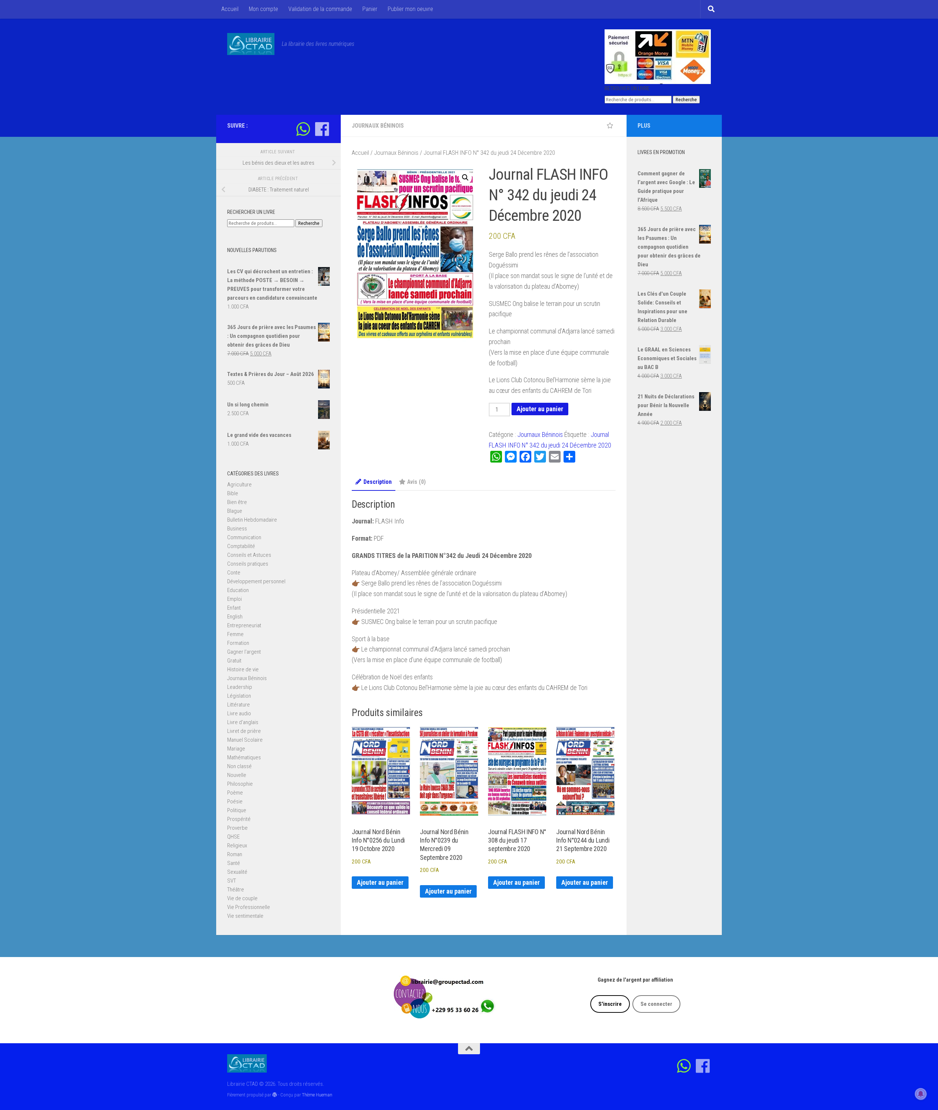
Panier (369, 9)
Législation (239, 696)
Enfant (234, 608)
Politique (236, 810)
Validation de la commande (320, 9)
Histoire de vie (243, 669)
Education (238, 590)
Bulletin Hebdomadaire (252, 519)
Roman (234, 854)
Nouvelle (236, 775)
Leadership (239, 687)
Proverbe (237, 828)
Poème (235, 792)
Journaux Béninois (378, 125)
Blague (234, 511)
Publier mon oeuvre (410, 9)
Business (237, 528)
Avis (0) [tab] (416, 481)
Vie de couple (242, 898)
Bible (232, 493)
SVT (231, 880)
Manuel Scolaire (245, 740)
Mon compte (263, 9)
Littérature (238, 704)
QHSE (233, 836)
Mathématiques (244, 757)
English (235, 616)
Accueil (230, 9)
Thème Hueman (317, 1095)
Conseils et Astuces (249, 555)
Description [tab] (377, 481)
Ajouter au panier (540, 409)
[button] (465, 177)
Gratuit (234, 660)
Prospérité (239, 819)
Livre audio (239, 713)
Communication (244, 537)
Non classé (239, 766)
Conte (233, 572)
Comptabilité (241, 546)
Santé (233, 863)
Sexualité (237, 872)
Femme (235, 634)
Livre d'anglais (242, 722)
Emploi (234, 599)
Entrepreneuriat (244, 625)
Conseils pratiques (247, 564)
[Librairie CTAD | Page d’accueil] (250, 44)
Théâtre (235, 889)
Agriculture (239, 484)
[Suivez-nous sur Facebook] (322, 129)
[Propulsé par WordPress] (274, 1094)
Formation (238, 643)
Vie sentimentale (245, 916)
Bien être (237, 502)
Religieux (237, 845)
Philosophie (240, 784)
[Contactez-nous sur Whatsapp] (303, 129)
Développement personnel (256, 581)
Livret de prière (244, 731)
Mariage (236, 748)
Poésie (235, 801)
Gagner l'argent (244, 652)
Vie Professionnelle (248, 907)
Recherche (686, 99)
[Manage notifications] (921, 1094)
